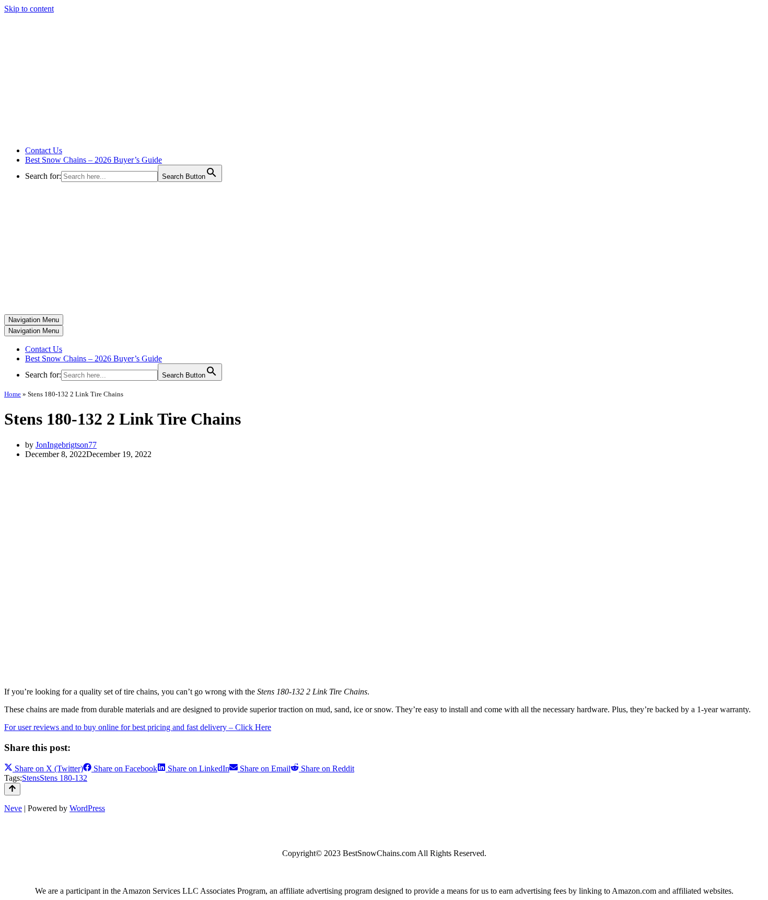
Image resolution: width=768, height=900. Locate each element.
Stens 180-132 (63, 777)
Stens (31, 777)
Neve (13, 808)
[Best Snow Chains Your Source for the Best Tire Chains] (110, 132)
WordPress (87, 808)
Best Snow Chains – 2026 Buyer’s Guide (93, 159)
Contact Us (43, 150)
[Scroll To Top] (12, 789)
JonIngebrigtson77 (66, 444)
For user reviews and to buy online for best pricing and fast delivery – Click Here (137, 727)
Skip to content (29, 8)
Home (12, 394)
